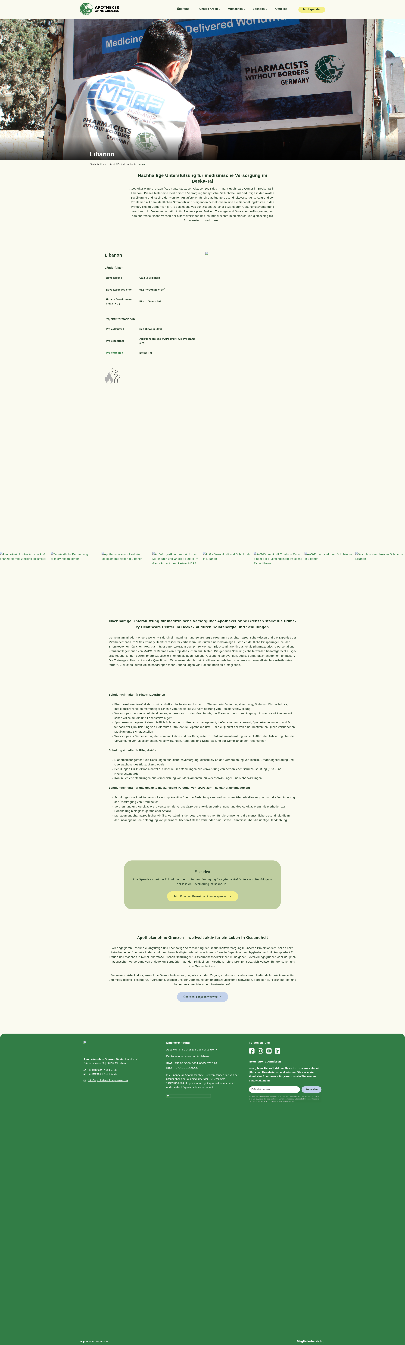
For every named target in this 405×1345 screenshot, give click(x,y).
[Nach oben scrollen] (399, 1253)
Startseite (95, 164)
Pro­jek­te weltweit (126, 164)
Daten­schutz (104, 1341)
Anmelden (311, 1089)
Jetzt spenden (311, 9)
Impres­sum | (87, 1341)
